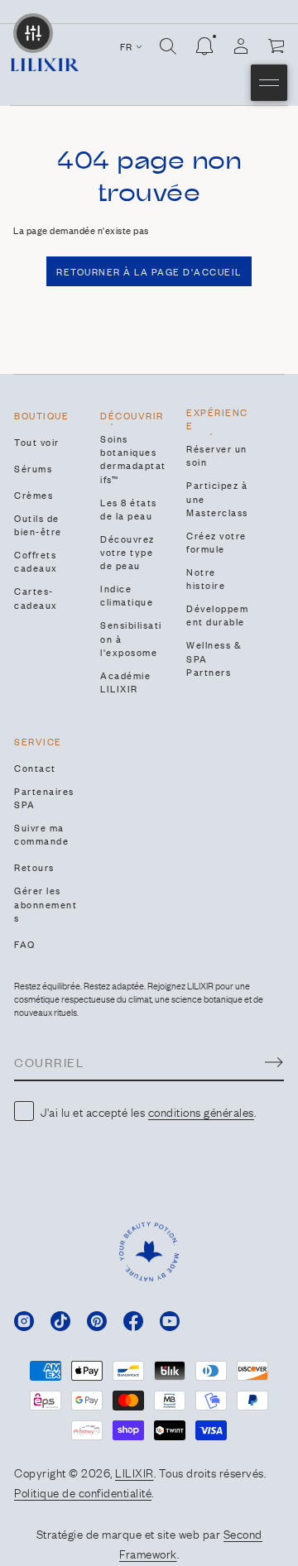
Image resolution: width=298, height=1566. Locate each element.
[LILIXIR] (45, 64)
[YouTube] (169, 1321)
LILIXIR (134, 1472)
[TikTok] (60, 1321)
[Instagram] (24, 1321)
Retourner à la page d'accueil (149, 271)
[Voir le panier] (277, 46)
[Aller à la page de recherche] (168, 46)
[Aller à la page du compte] (241, 46)
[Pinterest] (97, 1321)
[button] (168, 46)
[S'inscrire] (274, 1062)
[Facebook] (133, 1321)
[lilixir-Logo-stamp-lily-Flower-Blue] (149, 1251)
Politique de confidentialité (82, 1491)
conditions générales (201, 1111)
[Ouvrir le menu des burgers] (269, 83)
